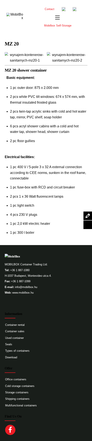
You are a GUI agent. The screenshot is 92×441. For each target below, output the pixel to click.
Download (11, 357)
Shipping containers (17, 398)
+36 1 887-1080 (20, 270)
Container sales (14, 331)
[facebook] (11, 429)
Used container (14, 338)
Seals (8, 344)
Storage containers (16, 392)
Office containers (15, 379)
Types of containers (17, 350)
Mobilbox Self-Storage (57, 25)
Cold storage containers (19, 386)
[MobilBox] (12, 256)
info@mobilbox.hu (26, 287)
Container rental (15, 324)
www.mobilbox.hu (23, 292)
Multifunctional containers (21, 405)
